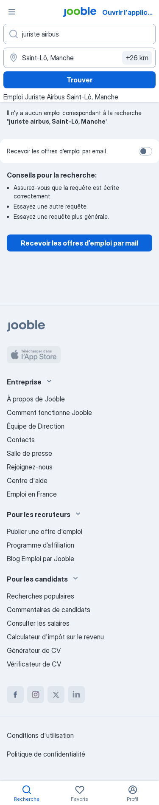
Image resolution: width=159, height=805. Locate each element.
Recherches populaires (40, 596)
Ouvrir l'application (130, 12)
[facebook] (15, 694)
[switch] (145, 151)
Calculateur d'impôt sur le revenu (55, 637)
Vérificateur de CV (34, 664)
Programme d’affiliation (40, 545)
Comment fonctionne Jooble (49, 412)
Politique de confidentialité (46, 754)
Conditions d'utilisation (40, 735)
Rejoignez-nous (30, 467)
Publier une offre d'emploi (44, 531)
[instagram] (35, 694)
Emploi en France (32, 494)
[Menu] (11, 11)
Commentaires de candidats (48, 609)
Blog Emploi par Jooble (40, 558)
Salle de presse (29, 453)
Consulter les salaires (38, 623)
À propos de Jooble (36, 399)
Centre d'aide (27, 480)
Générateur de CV (34, 650)
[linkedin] (76, 694)
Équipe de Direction (35, 426)
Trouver (79, 80)
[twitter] (55, 694)
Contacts (21, 439)
